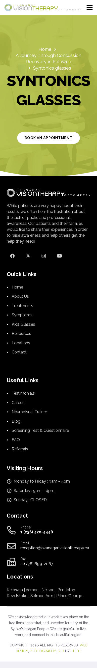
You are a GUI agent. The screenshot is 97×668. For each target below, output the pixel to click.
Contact (19, 352)
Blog (16, 421)
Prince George (69, 595)
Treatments (22, 305)
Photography (43, 651)
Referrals (20, 449)
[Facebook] (12, 255)
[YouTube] (59, 255)
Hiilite (76, 651)
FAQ (16, 439)
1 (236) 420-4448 (36, 532)
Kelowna (15, 589)
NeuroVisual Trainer (29, 411)
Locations (21, 343)
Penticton (66, 589)
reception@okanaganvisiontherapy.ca (54, 548)
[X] (28, 255)
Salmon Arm (41, 595)
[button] (89, 7)
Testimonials (23, 393)
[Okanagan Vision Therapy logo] (43, 7)
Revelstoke (17, 595)
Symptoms (22, 315)
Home (17, 287)
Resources (21, 333)
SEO (60, 651)
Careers (19, 402)
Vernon (32, 589)
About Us (20, 296)
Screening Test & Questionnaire (40, 430)
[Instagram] (43, 255)
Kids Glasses (23, 324)
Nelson (48, 589)
